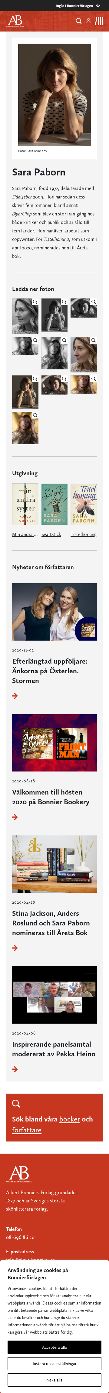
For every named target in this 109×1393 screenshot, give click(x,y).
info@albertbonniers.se (30, 1260)
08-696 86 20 (20, 1237)
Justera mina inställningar (55, 1363)
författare (26, 1129)
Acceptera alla (54, 1347)
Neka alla (54, 1380)
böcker (69, 1119)
